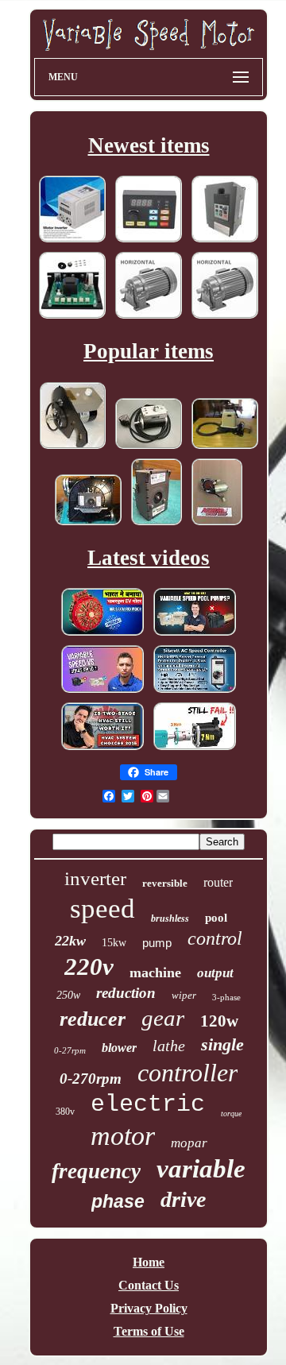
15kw (114, 943)
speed (102, 908)
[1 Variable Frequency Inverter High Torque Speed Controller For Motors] (72, 241)
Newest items (149, 145)
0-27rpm (70, 1050)
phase (118, 1201)
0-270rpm (91, 1078)
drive (183, 1199)
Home (148, 1262)
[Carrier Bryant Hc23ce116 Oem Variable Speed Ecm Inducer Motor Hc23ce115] (156, 524)
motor (123, 1135)
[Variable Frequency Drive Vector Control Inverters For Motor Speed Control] (224, 241)
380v (65, 1111)
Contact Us (148, 1285)
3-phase (226, 997)
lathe (169, 1045)
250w (68, 995)
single (222, 1044)
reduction (126, 992)
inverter (95, 878)
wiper (184, 995)
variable (201, 1168)
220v (89, 966)
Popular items (148, 351)
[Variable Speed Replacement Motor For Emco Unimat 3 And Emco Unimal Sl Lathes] (148, 447)
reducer (93, 1019)
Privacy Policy (148, 1308)
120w (219, 1021)
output (215, 972)
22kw (70, 941)
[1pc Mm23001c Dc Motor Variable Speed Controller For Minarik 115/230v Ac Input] (72, 317)
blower (119, 1047)
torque (231, 1113)
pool (216, 917)
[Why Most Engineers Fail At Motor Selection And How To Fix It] (194, 749)
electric (148, 1104)
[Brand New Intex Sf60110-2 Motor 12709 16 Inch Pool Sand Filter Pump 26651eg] (224, 447)
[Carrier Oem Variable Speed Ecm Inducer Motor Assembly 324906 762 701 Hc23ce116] (88, 524)
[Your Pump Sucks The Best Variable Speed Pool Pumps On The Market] (194, 634)
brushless (170, 918)
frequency (96, 1171)
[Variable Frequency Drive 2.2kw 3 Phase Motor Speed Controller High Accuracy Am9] (148, 241)
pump (157, 942)
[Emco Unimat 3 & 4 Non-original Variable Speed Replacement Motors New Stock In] (73, 447)
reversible (164, 883)
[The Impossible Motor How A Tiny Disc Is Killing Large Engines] (102, 634)
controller (187, 1072)
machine (155, 972)
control (214, 938)
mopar (189, 1142)
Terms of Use (149, 1331)
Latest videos (148, 558)
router (218, 882)
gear (162, 1018)
